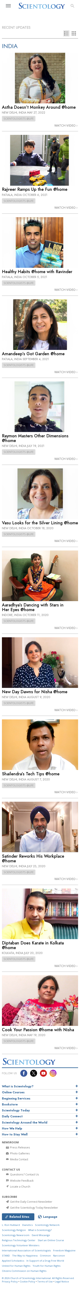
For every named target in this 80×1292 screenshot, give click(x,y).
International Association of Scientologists (26, 1250)
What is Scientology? (17, 1086)
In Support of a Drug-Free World (45, 1260)
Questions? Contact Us (24, 1174)
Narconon (59, 1255)
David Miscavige (41, 1235)
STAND (6, 1255)
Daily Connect (12, 1116)
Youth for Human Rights (46, 1265)
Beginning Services (16, 1098)
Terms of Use (45, 1281)
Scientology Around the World (24, 1122)
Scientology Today (16, 1110)
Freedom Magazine (64, 1250)
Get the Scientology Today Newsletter (33, 1207)
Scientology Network (47, 1224)
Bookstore (10, 1104)
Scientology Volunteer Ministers (20, 1245)
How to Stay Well (15, 1134)
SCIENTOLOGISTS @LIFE (19, 118)
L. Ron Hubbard (11, 1224)
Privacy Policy (10, 1281)
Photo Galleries (19, 1153)
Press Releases (19, 1147)
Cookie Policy (27, 1281)
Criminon (45, 1255)
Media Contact (18, 1159)
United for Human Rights (16, 1265)
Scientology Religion (14, 1230)
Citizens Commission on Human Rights (24, 1270)
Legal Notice (62, 1281)
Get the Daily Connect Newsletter (30, 1202)
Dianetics (27, 1224)
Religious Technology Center (18, 1240)
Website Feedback (21, 1180)
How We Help (12, 1128)
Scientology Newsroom (15, 1235)
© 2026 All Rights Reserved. (38, 1278)
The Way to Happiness (25, 1255)
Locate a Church (19, 1186)
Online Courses (13, 1092)
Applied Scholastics (13, 1260)
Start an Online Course (51, 1240)
